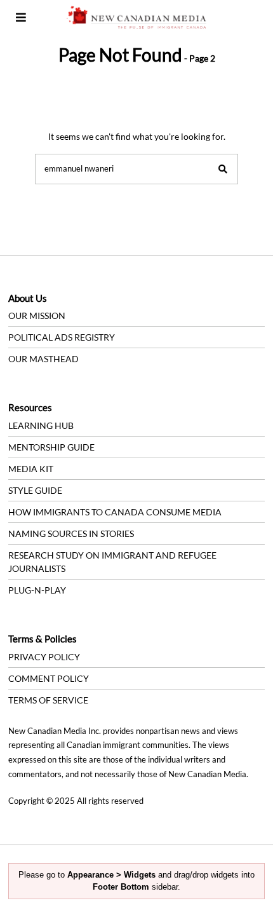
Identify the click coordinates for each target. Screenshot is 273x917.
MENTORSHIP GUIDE (51, 447)
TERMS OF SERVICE (48, 700)
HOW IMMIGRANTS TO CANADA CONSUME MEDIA (115, 511)
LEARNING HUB (41, 425)
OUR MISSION (36, 315)
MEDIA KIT (30, 468)
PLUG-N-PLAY (37, 590)
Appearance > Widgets (111, 875)
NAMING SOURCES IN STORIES (71, 533)
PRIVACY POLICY (44, 656)
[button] (223, 169)
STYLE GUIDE (35, 490)
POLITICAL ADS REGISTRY (61, 337)
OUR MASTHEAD (43, 358)
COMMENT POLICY (48, 678)
